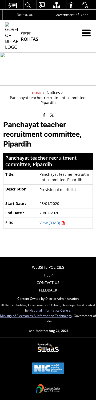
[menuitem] (12, 5)
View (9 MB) (50, 222)
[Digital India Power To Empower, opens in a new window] (48, 389)
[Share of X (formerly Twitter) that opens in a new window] (52, 115)
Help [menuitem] (48, 275)
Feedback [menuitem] (48, 290)
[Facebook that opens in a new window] (44, 115)
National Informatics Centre (49, 310)
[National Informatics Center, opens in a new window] (48, 368)
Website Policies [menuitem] (48, 267)
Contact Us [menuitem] (48, 282)
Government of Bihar (71, 14)
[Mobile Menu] (86, 33)
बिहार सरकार (25, 14)
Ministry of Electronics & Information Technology (36, 315)
